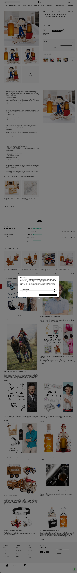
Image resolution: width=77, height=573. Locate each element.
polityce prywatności (43, 281)
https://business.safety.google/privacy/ (26, 282)
